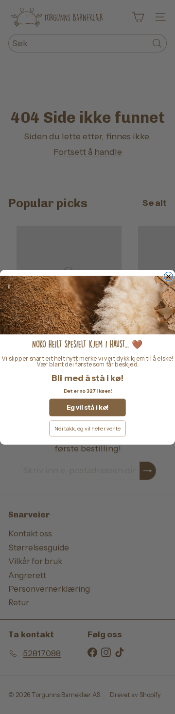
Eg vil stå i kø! (87, 407)
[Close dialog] (168, 276)
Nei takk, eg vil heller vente (87, 428)
